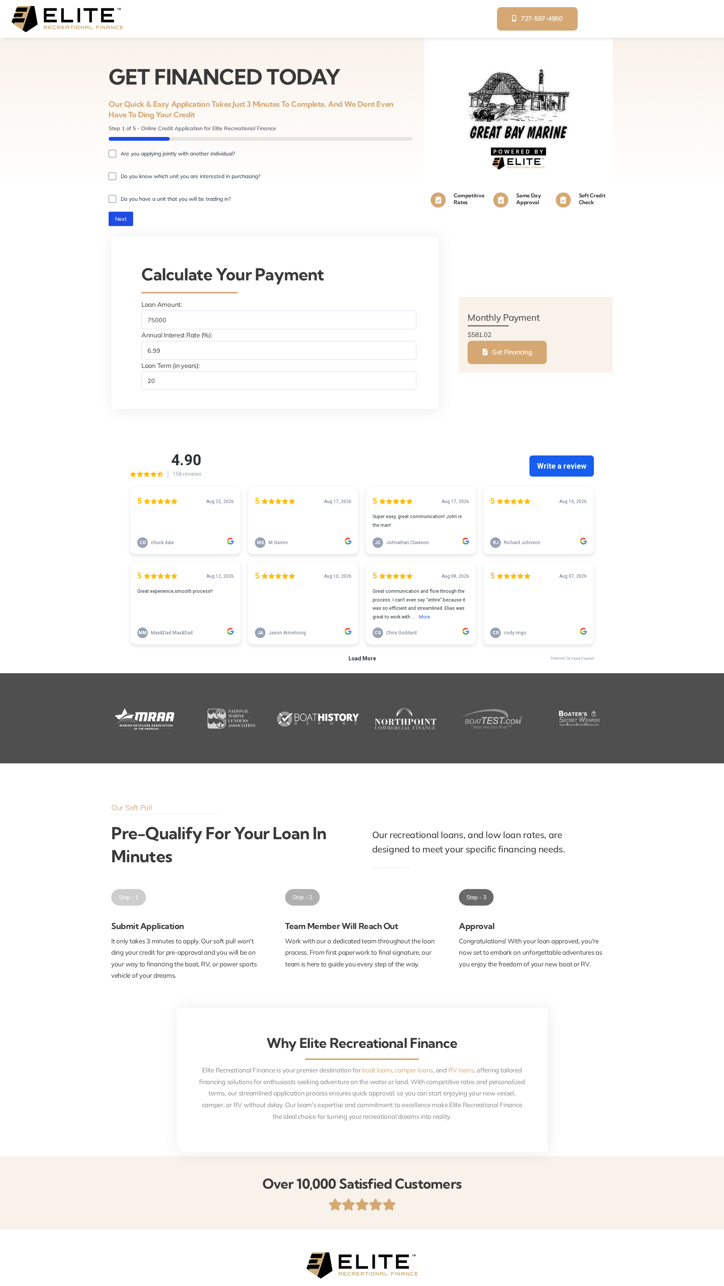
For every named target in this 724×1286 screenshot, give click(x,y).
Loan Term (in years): (170, 365)
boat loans (377, 1070)
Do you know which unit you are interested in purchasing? (190, 176)
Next (121, 218)
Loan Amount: (161, 304)
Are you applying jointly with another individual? (178, 153)
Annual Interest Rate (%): (176, 335)
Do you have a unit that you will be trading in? (176, 198)
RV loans (461, 1070)
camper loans (414, 1070)
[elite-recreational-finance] (67, 9)
